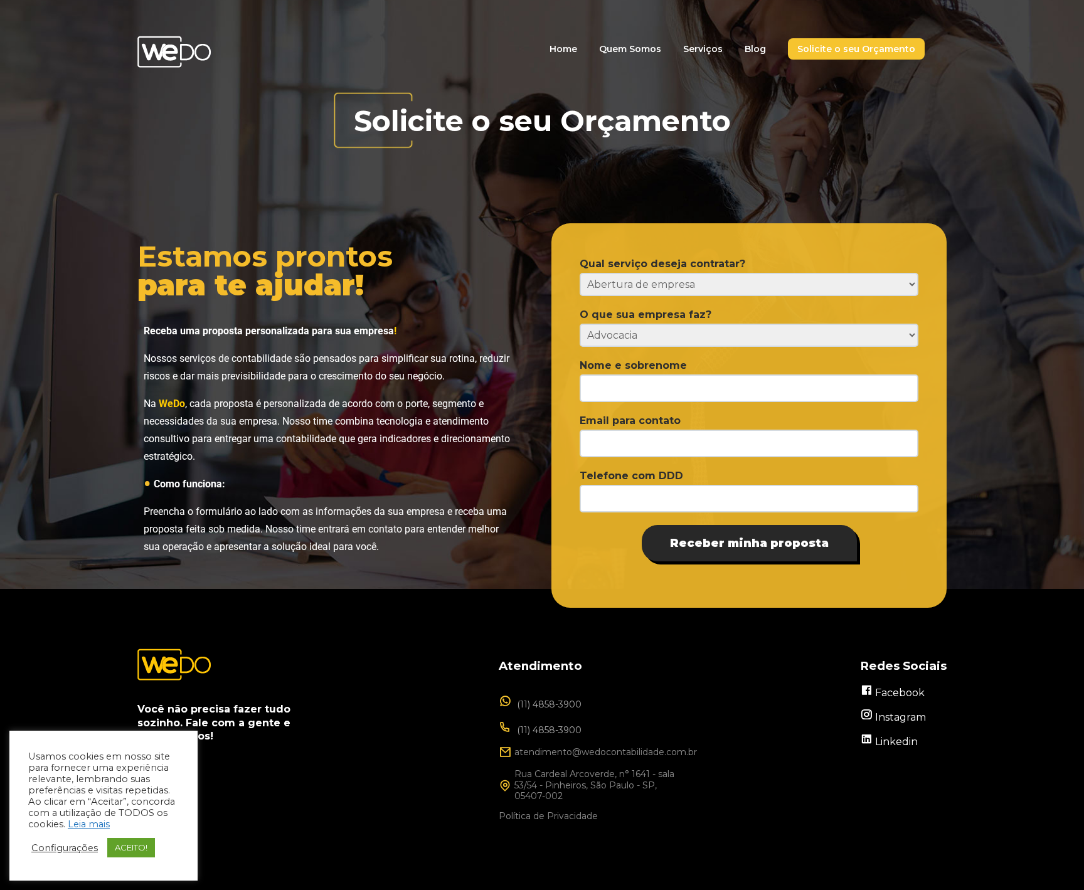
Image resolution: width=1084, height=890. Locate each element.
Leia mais (89, 824)
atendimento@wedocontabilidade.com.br (600, 752)
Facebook (899, 693)
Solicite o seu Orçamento (856, 49)
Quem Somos (630, 49)
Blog (755, 49)
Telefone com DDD (631, 476)
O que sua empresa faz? (645, 315)
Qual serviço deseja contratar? (662, 264)
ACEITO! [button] (131, 847)
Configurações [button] (64, 848)
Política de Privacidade (548, 816)
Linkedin (895, 742)
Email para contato (630, 420)
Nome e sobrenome (633, 365)
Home (563, 49)
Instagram (899, 717)
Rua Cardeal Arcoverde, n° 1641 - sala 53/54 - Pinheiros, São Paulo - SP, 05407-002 (594, 785)
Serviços (703, 49)
